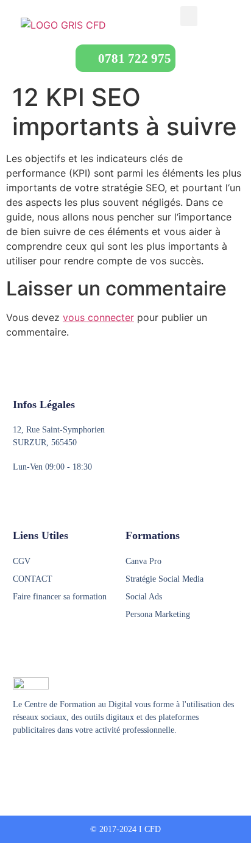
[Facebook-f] (18, 760)
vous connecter (98, 317)
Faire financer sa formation (60, 596)
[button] (188, 16)
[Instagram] (41, 760)
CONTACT (32, 579)
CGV (21, 561)
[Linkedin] (64, 760)
